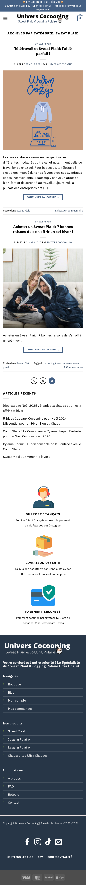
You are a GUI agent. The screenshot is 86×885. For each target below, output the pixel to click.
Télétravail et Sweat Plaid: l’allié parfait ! (43, 51)
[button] (5, 18)
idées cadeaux (63, 363)
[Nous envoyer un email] (58, 842)
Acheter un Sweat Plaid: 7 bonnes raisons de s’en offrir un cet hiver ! (43, 229)
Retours (13, 794)
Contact (13, 802)
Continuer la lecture (43, 197)
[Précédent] (34, 380)
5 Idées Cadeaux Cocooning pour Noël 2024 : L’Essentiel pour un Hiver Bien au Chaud (36, 421)
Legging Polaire (19, 747)
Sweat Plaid (43, 43)
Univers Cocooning (60, 64)
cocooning (48, 363)
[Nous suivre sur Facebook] (27, 842)
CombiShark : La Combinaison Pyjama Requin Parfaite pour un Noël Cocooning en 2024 (42, 433)
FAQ (11, 786)
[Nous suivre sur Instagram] (37, 842)
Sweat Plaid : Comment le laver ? (27, 457)
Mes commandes (20, 709)
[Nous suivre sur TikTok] (48, 842)
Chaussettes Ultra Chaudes (28, 755)
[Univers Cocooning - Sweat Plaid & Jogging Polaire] (43, 18)
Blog (11, 692)
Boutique (14, 684)
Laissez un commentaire (69, 210)
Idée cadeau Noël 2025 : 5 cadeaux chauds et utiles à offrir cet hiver (42, 408)
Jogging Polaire (19, 739)
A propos (14, 778)
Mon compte (17, 700)
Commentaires (73, 367)
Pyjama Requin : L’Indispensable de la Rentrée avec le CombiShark (42, 446)
